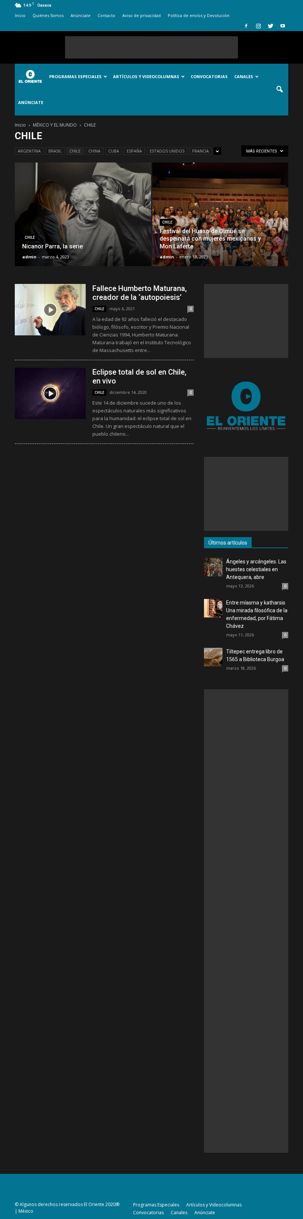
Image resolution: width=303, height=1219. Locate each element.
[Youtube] (282, 26)
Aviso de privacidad (141, 15)
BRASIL (55, 151)
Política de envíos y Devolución (198, 15)
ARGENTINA (29, 151)
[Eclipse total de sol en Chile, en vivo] (50, 393)
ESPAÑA (134, 151)
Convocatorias (209, 76)
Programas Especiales (75, 76)
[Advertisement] (151, 47)
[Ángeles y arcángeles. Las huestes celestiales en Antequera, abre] (213, 567)
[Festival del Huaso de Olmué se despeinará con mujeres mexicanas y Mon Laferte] (220, 222)
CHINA (94, 151)
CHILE (75, 151)
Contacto (106, 15)
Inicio (20, 15)
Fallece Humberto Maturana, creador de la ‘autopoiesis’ (139, 293)
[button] (279, 89)
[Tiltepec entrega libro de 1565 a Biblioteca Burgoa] (213, 657)
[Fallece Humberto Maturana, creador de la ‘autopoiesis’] (50, 309)
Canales (243, 76)
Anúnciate (81, 15)
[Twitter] (270, 26)
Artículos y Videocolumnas (146, 76)
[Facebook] (246, 26)
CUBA (113, 151)
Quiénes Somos (48, 15)
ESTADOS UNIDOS (167, 151)
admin (29, 256)
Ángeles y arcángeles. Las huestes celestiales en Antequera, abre (256, 569)
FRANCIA (200, 151)
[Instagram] (258, 26)
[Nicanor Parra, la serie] (83, 222)
